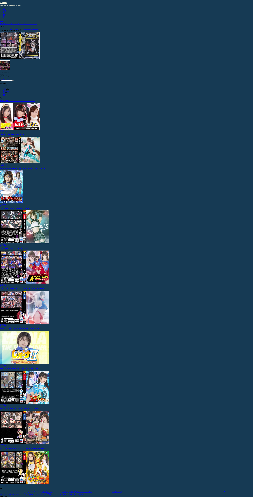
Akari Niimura (4, 492)
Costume (47, 492)
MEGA (4, 10)
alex (11, 29)
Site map (4, 18)
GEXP (72, 492)
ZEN (4, 15)
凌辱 (45, 494)
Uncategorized (6, 91)
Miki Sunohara (153, 491)
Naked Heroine (167, 491)
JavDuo (3, 2)
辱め (82, 494)
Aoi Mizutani (12, 491)
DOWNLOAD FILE (4, 79)
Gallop (4, 9)
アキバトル (11, 494)
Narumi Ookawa (182, 491)
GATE (55, 491)
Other (4, 14)
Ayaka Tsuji (32, 492)
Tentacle (4, 11)
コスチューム (27, 494)
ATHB (18, 492)
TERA (4, 12)
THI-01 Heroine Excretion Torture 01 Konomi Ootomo (18, 24)
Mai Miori (133, 491)
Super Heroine (221, 492)
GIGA (4, 8)
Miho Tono (146, 491)
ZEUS (4, 17)
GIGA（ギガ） (84, 492)
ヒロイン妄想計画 (39, 494)
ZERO (4, 16)
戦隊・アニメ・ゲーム (58, 494)
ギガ (17, 494)
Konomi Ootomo (27, 29)
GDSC (65, 492)
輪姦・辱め (74, 494)
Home (1, 21)
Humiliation (117, 492)
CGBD (38, 491)
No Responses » (35, 29)
